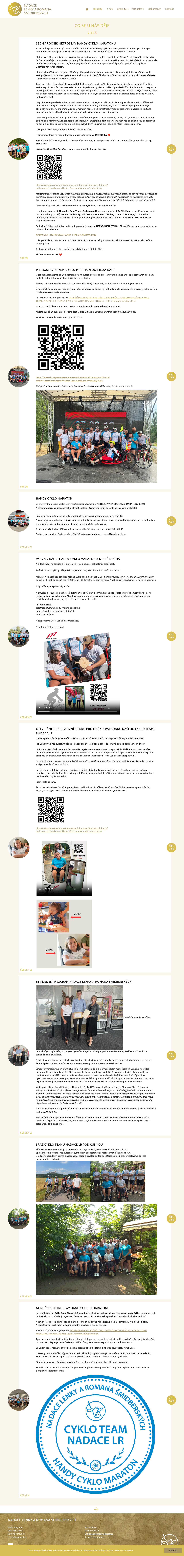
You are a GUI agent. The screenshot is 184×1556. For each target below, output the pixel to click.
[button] (96, 1221)
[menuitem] (87, 9)
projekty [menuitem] (121, 9)
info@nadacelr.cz (18, 1537)
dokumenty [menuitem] (154, 9)
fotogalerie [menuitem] (138, 9)
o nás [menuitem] (110, 9)
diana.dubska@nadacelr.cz (100, 1534)
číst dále (171, 149)
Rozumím (173, 1550)
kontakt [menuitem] (169, 9)
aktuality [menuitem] (97, 9)
